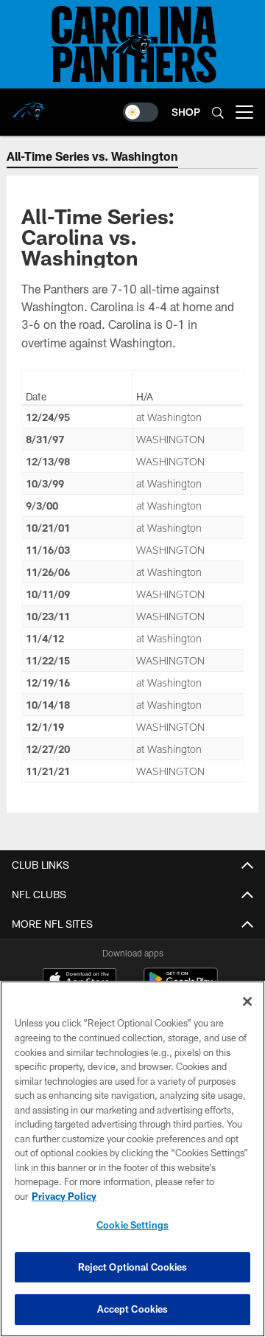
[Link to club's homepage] (29, 106)
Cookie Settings (132, 1225)
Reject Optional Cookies (133, 1267)
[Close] (247, 1001)
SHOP (186, 111)
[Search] (218, 112)
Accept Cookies (133, 1309)
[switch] (140, 112)
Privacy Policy (64, 1196)
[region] (132, 1159)
